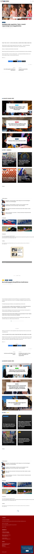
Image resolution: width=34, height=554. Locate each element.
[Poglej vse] (9, 222)
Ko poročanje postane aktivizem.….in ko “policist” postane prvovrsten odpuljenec (9, 162)
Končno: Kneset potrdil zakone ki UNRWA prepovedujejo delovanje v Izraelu (24, 178)
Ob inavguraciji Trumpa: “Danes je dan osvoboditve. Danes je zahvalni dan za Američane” (24, 440)
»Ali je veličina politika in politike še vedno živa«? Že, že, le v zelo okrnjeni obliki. (17, 124)
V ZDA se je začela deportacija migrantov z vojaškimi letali (17, 403)
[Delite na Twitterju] (17, 275)
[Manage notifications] (32, 552)
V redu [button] (27, 550)
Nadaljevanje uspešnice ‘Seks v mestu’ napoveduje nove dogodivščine (25, 354)
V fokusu (4, 432)
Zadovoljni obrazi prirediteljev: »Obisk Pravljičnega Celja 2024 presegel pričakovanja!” (17, 108)
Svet (19, 169)
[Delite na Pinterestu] (18, 275)
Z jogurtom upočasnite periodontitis (23, 70)
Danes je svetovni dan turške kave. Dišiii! (17, 140)
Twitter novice (5, 416)
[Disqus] (17, 85)
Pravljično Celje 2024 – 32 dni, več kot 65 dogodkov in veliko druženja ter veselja (9, 179)
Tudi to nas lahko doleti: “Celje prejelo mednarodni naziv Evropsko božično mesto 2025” (24, 162)
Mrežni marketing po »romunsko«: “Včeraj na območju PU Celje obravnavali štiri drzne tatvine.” (18, 213)
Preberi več (30, 548)
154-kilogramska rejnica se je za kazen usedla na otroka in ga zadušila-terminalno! (9, 425)
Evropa (20, 153)
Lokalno (4, 169)
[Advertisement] (17, 35)
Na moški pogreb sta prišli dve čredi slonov (9, 70)
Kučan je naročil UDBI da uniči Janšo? (9, 354)
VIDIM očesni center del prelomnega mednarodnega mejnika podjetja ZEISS (17, 371)
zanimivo (4, 22)
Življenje (10, 280)
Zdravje (17, 368)
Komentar (4, 153)
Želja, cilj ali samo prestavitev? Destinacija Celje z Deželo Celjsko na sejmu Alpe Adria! (18, 209)
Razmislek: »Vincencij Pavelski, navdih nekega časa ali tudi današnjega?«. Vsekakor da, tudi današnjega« (18, 201)
